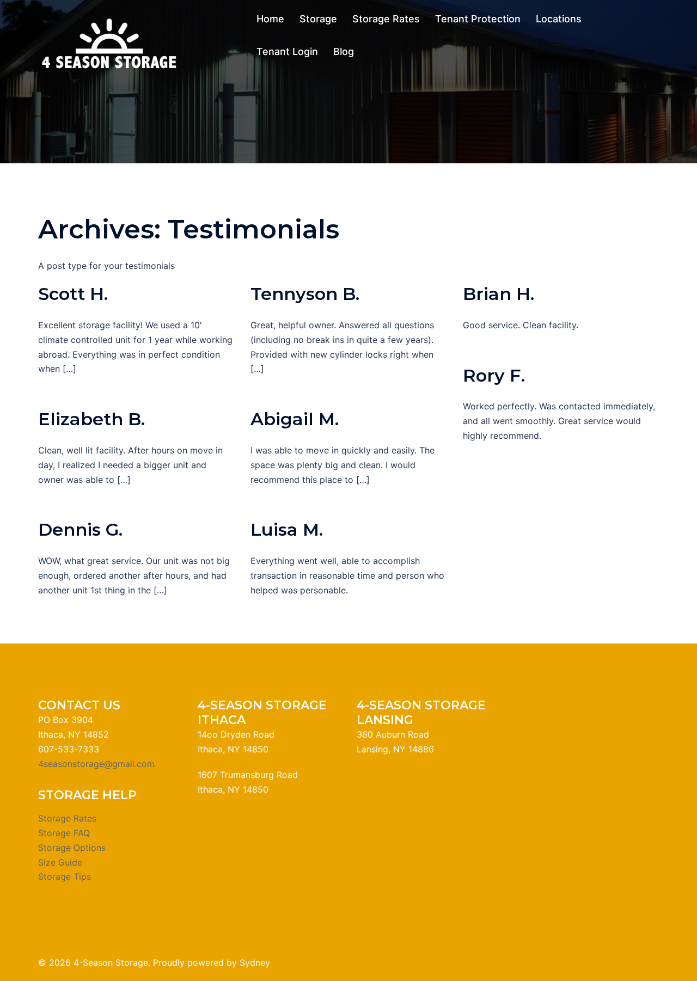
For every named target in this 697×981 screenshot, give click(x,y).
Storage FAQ (64, 832)
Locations (559, 18)
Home (270, 18)
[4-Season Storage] (107, 43)
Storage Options (72, 847)
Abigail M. (294, 419)
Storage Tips (64, 876)
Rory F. (494, 375)
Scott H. (73, 293)
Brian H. (498, 293)
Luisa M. (286, 529)
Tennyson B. (304, 293)
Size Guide (60, 862)
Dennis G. (80, 529)
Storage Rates (386, 18)
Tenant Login (287, 51)
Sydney (255, 962)
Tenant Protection (478, 18)
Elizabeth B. (91, 419)
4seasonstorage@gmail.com (96, 763)
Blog (343, 51)
